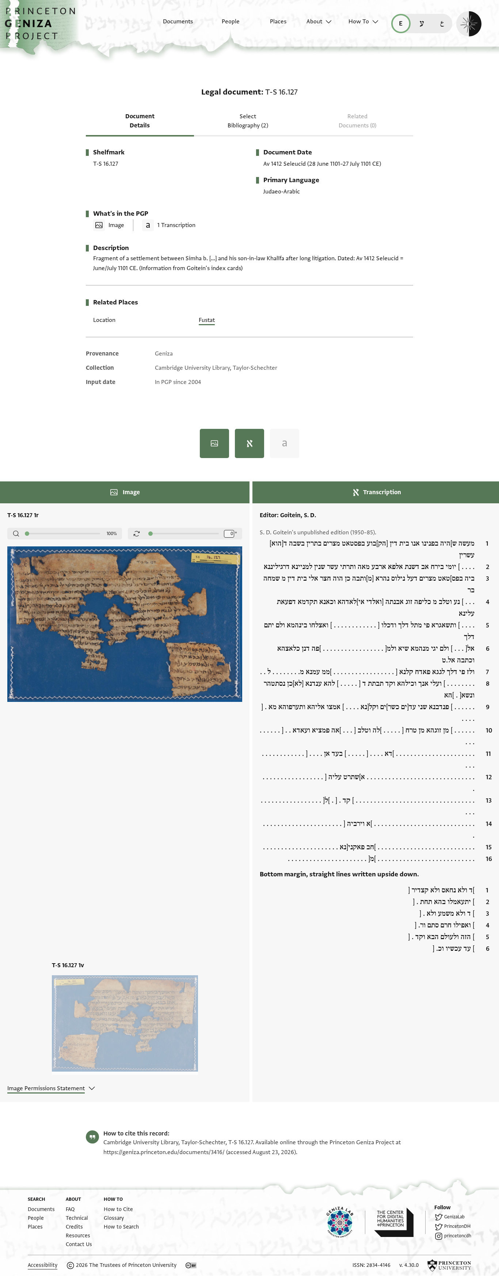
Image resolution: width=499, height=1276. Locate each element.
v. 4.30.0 (409, 1265)
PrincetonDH (457, 1226)
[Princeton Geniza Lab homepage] (346, 1222)
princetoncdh (457, 1236)
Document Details (140, 121)
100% (112, 534)
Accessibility (42, 1265)
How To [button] (358, 21)
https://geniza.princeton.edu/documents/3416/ (164, 1152)
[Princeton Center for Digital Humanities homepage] (400, 1222)
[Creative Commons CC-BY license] (191, 1265)
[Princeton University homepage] (449, 1265)
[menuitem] (171, 25)
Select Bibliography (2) (248, 121)
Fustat (207, 320)
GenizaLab (454, 1217)
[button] (42, 27)
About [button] (314, 21)
